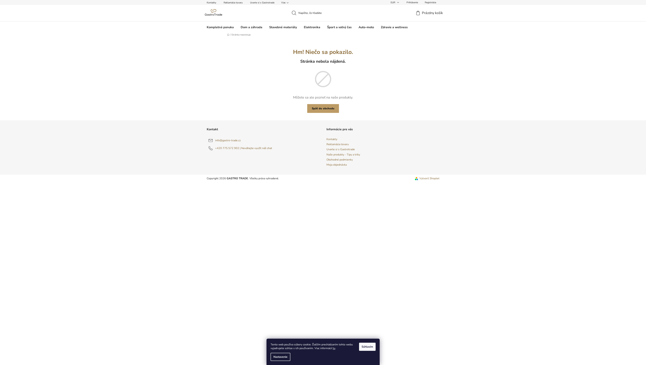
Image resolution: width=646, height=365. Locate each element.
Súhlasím (367, 347)
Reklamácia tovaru (233, 2)
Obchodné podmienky (339, 160)
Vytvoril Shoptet (429, 178)
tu (334, 348)
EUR (393, 2)
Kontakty (211, 2)
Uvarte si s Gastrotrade (262, 2)
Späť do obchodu (323, 108)
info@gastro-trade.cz (228, 140)
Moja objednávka (336, 165)
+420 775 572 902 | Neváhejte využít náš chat (243, 148)
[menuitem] (220, 27)
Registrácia (430, 2)
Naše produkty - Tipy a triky (343, 154)
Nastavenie (280, 357)
